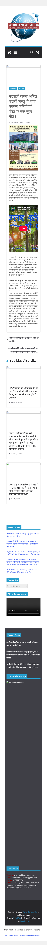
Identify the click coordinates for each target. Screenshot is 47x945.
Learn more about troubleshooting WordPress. (22, 935)
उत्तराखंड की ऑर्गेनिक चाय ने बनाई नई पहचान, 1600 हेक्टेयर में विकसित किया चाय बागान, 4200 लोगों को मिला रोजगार (23, 543)
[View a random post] (37, 52)
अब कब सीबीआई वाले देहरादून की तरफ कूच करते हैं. (24, 339)
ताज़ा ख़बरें (21, 88)
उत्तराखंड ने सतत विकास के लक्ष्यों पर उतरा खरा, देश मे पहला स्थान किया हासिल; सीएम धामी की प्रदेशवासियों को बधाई (23, 489)
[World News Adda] (9, 52)
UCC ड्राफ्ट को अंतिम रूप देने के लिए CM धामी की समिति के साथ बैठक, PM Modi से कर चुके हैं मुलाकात (23, 392)
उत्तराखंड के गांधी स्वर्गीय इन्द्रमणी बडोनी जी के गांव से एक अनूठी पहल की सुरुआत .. (22, 350)
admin (28, 122)
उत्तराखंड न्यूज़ (13, 88)
